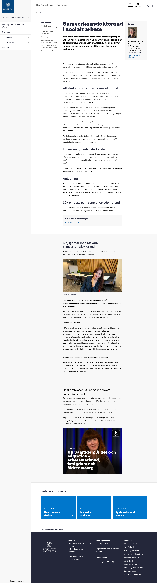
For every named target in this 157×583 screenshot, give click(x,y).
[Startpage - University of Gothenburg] (15, 7)
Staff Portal (129, 546)
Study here (6, 32)
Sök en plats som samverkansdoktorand (49, 41)
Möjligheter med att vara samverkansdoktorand (49, 46)
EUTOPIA (127, 561)
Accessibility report (131, 574)
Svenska (138, 6)
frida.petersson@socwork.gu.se (136, 56)
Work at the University (132, 554)
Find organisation (103, 543)
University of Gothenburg (13, 17)
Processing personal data (134, 567)
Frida (134, 41)
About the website (131, 564)
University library (132, 550)
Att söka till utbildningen (75, 222)
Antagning (44, 36)
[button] (150, 5)
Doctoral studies (8, 42)
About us (5, 47)
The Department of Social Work (13, 25)
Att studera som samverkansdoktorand (49, 27)
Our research (7, 37)
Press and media (130, 557)
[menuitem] (130, 5)
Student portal (131, 543)
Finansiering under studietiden (47, 32)
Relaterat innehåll (47, 51)
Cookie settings (130, 571)
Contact (130, 6)
